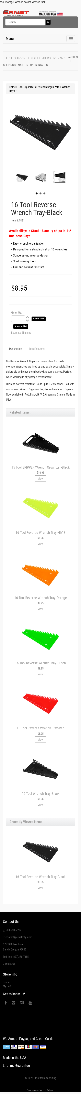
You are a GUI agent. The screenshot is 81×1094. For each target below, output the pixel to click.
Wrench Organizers (48, 87)
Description (15, 348)
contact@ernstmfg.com (19, 937)
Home (12, 87)
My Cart (7, 986)
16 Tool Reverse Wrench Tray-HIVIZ (40, 532)
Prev (20, 179)
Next (61, 179)
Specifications (37, 348)
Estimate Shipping (21, 332)
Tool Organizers (27, 87)
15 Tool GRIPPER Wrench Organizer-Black (40, 467)
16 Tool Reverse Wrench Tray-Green (40, 663)
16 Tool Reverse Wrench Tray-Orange (40, 598)
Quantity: (16, 312)
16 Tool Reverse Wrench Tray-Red (40, 728)
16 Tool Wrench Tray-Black (40, 793)
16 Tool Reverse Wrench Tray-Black (40, 877)
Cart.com (50, 1090)
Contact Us (9, 963)
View (40, 478)
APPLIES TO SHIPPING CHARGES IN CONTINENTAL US (40, 61)
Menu (10, 38)
